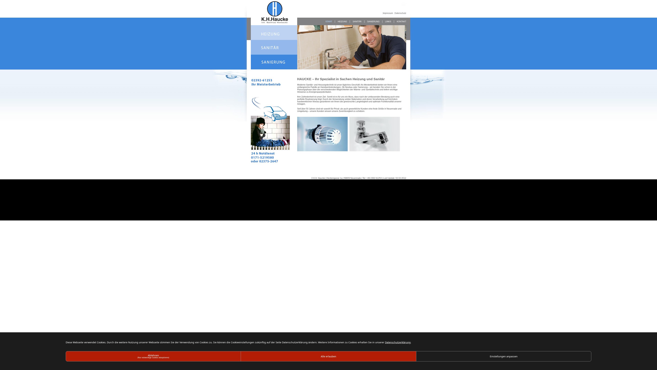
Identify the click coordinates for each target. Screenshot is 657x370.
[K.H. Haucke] (274, 24)
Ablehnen (153, 356)
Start (328, 21)
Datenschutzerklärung (398, 342)
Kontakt (401, 21)
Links (388, 21)
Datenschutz (400, 13)
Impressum (388, 13)
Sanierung (373, 21)
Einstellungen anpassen (504, 356)
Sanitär (357, 21)
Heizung (342, 21)
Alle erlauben (328, 356)
